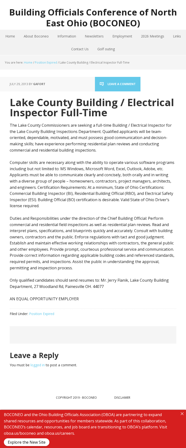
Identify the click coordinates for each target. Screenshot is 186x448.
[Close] (182, 414)
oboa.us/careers (59, 433)
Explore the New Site (27, 442)
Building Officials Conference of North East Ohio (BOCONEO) (93, 17)
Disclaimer (122, 398)
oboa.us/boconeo (20, 433)
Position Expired (41, 313)
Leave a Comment (122, 84)
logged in (38, 365)
